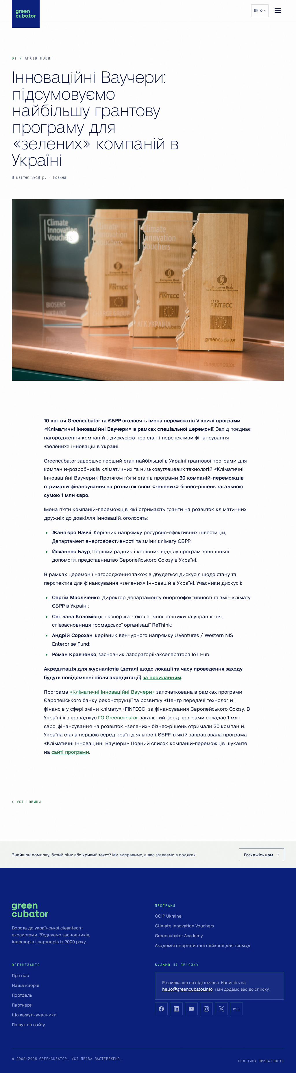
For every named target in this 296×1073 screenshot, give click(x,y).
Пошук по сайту (28, 1024)
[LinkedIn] (176, 1009)
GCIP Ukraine (168, 915)
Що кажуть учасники (34, 1014)
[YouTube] (191, 1009)
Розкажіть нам (258, 854)
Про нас (20, 975)
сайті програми (70, 752)
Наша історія (25, 985)
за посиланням (162, 677)
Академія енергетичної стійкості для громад (202, 945)
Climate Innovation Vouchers (184, 925)
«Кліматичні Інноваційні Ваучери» (112, 692)
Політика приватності (261, 1061)
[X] (221, 1009)
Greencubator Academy (179, 935)
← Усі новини (26, 802)
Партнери (22, 1004)
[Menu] (277, 10)
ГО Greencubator (118, 717)
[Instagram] (206, 1009)
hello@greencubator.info (187, 989)
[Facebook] (161, 1009)
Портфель (22, 995)
